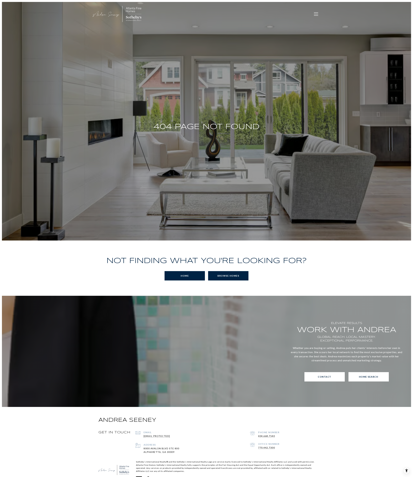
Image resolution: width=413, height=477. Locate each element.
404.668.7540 (266, 436)
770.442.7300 (266, 447)
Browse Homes (228, 275)
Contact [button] (324, 376)
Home (185, 275)
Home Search (368, 376)
